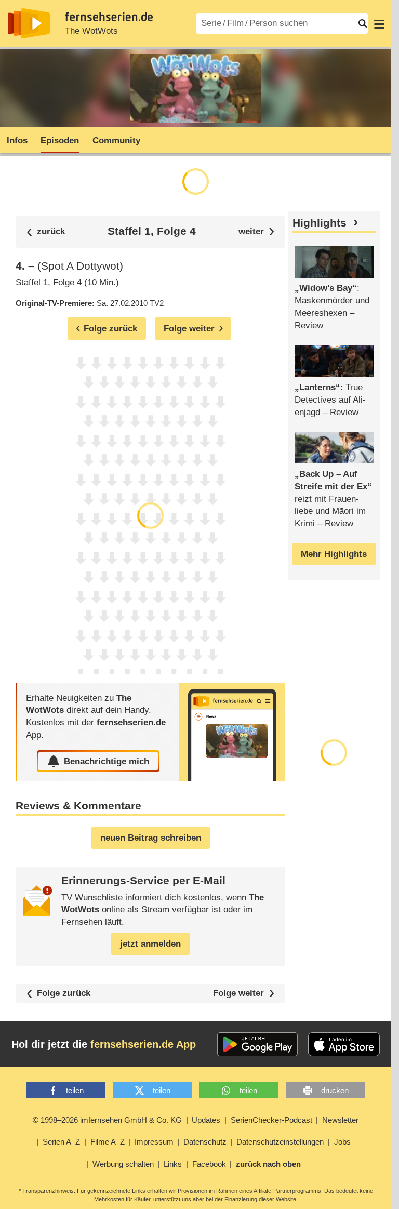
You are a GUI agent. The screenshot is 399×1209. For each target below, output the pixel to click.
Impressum (154, 1141)
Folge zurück (63, 993)
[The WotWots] (232, 732)
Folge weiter (238, 993)
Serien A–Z (61, 1141)
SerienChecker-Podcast (271, 1119)
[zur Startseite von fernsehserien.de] (29, 23)
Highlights (319, 223)
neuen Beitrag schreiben (150, 838)
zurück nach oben (268, 1164)
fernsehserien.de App (143, 1044)
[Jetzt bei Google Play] (257, 1044)
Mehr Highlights (334, 554)
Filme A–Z (107, 1141)
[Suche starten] (362, 23)
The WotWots (91, 31)
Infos (17, 140)
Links (173, 1164)
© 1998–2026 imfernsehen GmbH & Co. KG (107, 1119)
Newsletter (340, 1119)
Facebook (209, 1164)
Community (116, 140)
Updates (206, 1119)
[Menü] (379, 23)
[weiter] (256, 231)
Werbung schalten (123, 1164)
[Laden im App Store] (344, 1044)
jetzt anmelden (150, 944)
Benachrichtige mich (106, 761)
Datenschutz (205, 1141)
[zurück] (45, 231)
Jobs (342, 1141)
